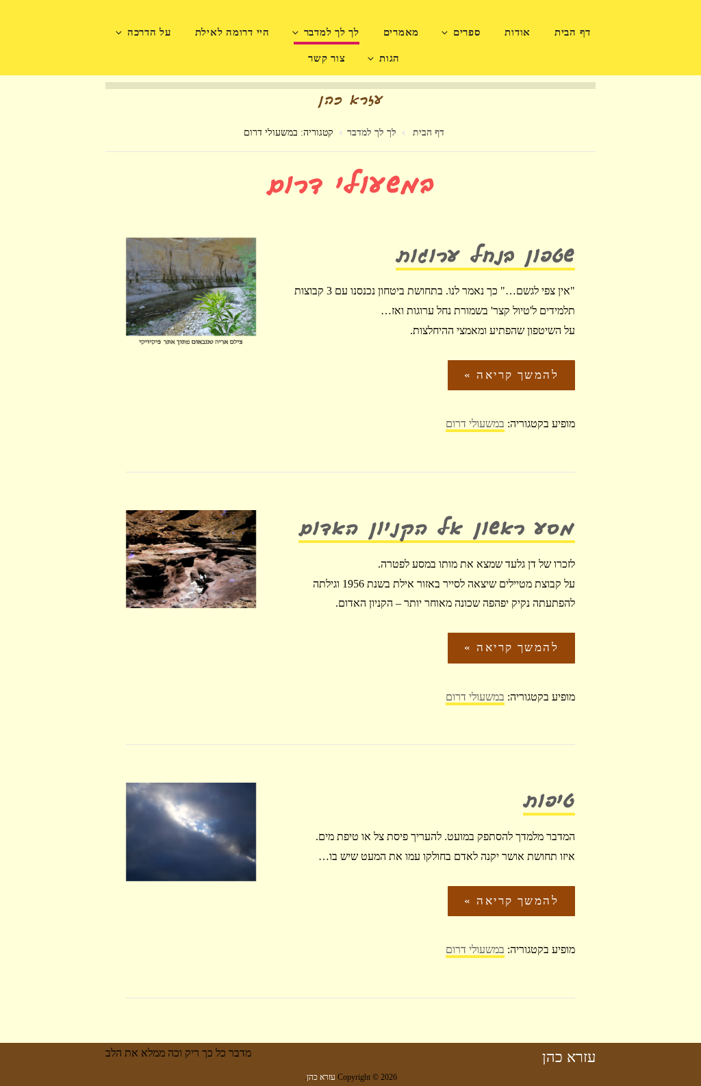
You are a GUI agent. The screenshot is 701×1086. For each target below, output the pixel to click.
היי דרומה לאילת (232, 32)
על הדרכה (149, 32)
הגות (389, 58)
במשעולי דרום (475, 423)
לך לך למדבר (331, 32)
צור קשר (326, 58)
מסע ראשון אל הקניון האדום (436, 530)
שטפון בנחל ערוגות (485, 258)
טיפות (549, 803)
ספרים (467, 32)
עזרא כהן (569, 1056)
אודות (518, 32)
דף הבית (573, 32)
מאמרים (401, 32)
